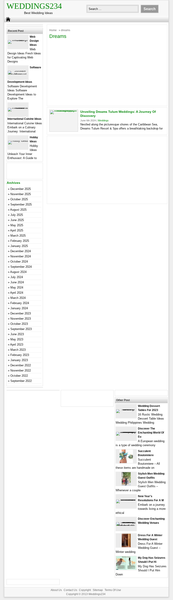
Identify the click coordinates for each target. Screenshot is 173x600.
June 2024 (17, 282)
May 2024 (16, 287)
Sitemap (98, 590)
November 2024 (20, 256)
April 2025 (16, 230)
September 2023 (21, 329)
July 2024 (16, 277)
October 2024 (19, 261)
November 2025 (20, 194)
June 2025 (17, 220)
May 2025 (16, 225)
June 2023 (17, 334)
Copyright (85, 590)
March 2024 (18, 298)
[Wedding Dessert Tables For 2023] (126, 409)
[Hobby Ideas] (18, 140)
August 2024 (18, 272)
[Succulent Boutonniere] (126, 462)
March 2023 (18, 349)
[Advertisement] (107, 72)
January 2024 (19, 308)
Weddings (103, 120)
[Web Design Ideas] (18, 40)
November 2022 (20, 370)
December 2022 (20, 365)
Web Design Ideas (34, 40)
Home (53, 30)
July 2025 (16, 215)
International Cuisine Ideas (24, 118)
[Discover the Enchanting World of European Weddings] (126, 432)
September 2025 (21, 204)
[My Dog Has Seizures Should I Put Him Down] (126, 568)
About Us (56, 590)
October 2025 (19, 199)
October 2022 (19, 375)
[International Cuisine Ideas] (18, 107)
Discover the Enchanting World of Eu (151, 432)
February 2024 (19, 303)
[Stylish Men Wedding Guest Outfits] (126, 484)
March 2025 (18, 235)
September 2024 (21, 266)
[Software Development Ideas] (18, 74)
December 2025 (20, 189)
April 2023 (16, 344)
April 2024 (16, 292)
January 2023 (19, 360)
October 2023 (19, 323)
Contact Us (70, 590)
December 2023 (20, 313)
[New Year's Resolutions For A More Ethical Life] (126, 499)
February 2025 (19, 240)
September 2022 (21, 381)
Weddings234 (34, 6)
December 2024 (20, 251)
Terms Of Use (113, 590)
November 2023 (20, 318)
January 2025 (19, 246)
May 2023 (16, 339)
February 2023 (19, 355)
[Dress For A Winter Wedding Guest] (126, 546)
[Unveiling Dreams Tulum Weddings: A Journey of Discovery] (63, 110)
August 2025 (18, 209)
